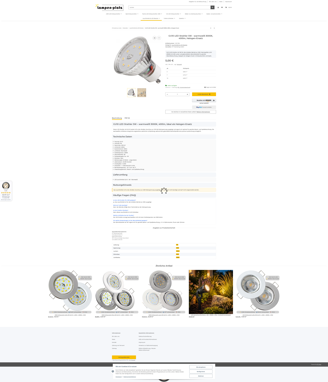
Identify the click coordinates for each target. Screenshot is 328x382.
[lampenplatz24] (109, 7)
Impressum (119, 376)
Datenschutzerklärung (130, 376)
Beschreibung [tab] (117, 118)
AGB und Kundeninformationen (148, 339)
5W (177, 244)
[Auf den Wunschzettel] (159, 38)
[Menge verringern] (167, 94)
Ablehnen (201, 376)
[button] (218, 7)
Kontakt (114, 342)
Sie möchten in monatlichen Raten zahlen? (190, 112)
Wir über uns (213, 1)
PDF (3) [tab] (127, 118)
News (221, 1)
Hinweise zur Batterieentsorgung (148, 345)
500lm (177, 251)
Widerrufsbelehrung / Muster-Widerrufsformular (147, 349)
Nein (177, 254)
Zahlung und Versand (118, 345)
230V (177, 248)
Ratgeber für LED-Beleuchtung (197, 1)
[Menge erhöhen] (187, 94)
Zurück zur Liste (117, 28)
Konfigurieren (201, 371)
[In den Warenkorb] (113, 34)
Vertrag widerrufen (123, 357)
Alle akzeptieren (201, 367)
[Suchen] (212, 7)
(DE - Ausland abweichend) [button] (183, 87)
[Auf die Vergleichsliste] (154, 38)
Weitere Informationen (203, 112)
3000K (177, 257)
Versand (179, 64)
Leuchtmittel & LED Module (179, 45)
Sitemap (114, 348)
